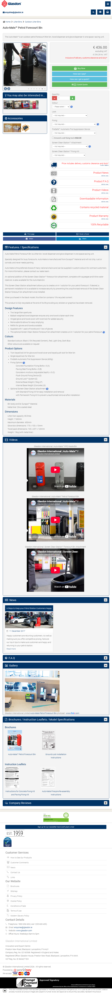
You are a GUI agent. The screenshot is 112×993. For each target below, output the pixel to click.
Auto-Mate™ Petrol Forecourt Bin (22, 754)
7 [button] (45, 88)
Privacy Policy (16, 896)
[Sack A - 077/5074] (25, 127)
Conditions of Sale (18, 906)
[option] (25, 64)
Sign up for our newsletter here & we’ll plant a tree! (56, 827)
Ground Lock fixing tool (67, 138)
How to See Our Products (21, 858)
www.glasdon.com (24, 930)
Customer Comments (20, 862)
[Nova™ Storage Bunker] (16, 104)
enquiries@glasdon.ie (14, 12)
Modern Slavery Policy (20, 916)
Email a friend (84, 234)
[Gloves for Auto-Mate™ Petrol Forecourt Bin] (8, 127)
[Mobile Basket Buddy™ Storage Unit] (8, 104)
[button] (107, 12)
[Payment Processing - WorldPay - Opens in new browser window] (22, 970)
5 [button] (39, 88)
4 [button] (36, 88)
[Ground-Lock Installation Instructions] (56, 740)
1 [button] (28, 88)
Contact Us (15, 872)
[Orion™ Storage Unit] (25, 104)
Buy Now (81, 68)
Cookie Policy (16, 901)
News (13, 867)
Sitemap (14, 891)
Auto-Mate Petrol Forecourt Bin (43, 713)
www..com (72, 713)
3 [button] (34, 88)
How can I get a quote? (79, 79)
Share (30, 239)
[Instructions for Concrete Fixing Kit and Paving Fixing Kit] (20, 777)
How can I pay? (79, 74)
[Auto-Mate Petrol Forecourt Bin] (32, 691)
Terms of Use (16, 911)
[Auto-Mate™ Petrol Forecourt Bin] (22, 740)
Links (13, 877)
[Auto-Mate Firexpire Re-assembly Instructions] (56, 777)
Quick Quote (82, 84)
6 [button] (42, 88)
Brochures (15, 886)
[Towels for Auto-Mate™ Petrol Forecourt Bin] (16, 127)
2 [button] (31, 88)
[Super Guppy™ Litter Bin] (34, 104)
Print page (30, 234)
